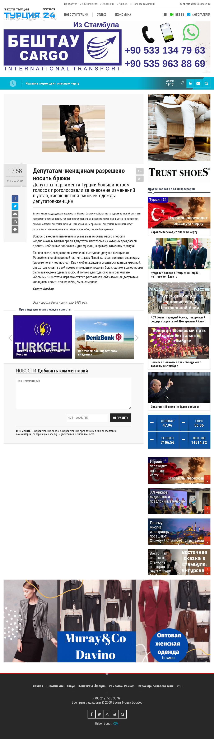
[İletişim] (198, 83)
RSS (179, 686)
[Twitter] (15, 206)
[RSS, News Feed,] (107, 714)
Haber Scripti (103, 723)
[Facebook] (15, 198)
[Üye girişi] (190, 83)
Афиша (123, 4)
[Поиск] (206, 83)
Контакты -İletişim (92, 686)
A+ (140, 171)
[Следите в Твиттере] (99, 714)
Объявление (89, 4)
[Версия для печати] (15, 221)
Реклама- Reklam (121, 686)
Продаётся (70, 4)
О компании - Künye (60, 686)
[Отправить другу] (15, 214)
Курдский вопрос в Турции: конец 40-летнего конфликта (69, 83)
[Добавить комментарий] (15, 229)
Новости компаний (143, 4)
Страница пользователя (155, 686)
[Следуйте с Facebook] (92, 714)
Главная (37, 686)
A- (140, 179)
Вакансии (108, 4)
